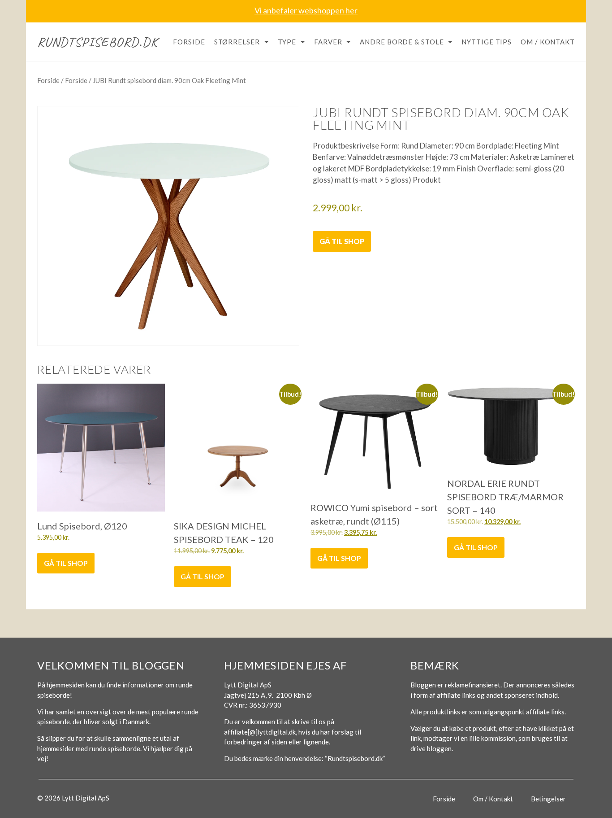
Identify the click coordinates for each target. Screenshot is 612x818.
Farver (328, 42)
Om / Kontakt (548, 42)
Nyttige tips (486, 42)
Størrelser (237, 42)
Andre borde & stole (402, 42)
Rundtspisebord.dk (97, 41)
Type (287, 42)
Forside (189, 42)
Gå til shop (341, 241)
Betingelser (548, 799)
